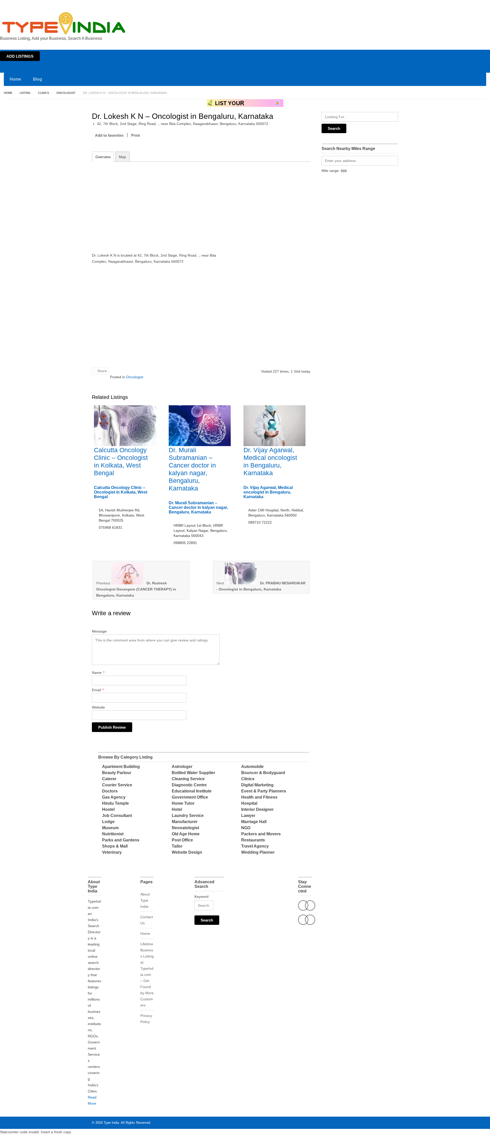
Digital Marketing (257, 785)
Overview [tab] (103, 157)
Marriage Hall (253, 821)
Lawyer (248, 815)
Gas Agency (114, 797)
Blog (37, 79)
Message (99, 631)
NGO (245, 828)
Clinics (43, 92)
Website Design (187, 852)
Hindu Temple (115, 803)
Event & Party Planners (263, 791)
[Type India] (64, 23)
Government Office (190, 797)
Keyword (201, 896)
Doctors (110, 791)
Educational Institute (192, 791)
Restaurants (253, 840)
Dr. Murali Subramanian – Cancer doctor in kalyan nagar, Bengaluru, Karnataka (198, 507)
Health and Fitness (259, 797)
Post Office (182, 840)
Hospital (249, 803)
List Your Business (475, 4)
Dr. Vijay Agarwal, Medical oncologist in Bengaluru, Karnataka (268, 492)
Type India (111, 1123)
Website (98, 707)
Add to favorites (109, 135)
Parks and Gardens (120, 840)
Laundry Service (188, 815)
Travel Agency (255, 846)
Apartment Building (121, 766)
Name (98, 673)
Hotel (177, 809)
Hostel (108, 809)
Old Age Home (186, 834)
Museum (110, 828)
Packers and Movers (261, 834)
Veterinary (112, 852)
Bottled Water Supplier (193, 773)
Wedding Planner (258, 852)
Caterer (109, 779)
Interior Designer (257, 809)
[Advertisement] (158, 203)
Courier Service (117, 785)
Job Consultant (117, 815)
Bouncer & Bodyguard (263, 773)
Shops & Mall (115, 846)
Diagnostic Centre (189, 785)
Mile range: (331, 171)
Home (440, 4)
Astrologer (182, 766)
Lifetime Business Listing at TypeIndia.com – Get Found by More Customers (147, 974)
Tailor (177, 846)
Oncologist (66, 92)
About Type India (145, 900)
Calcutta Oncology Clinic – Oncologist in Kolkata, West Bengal (120, 492)
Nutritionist (113, 834)
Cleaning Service (188, 779)
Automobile (252, 766)
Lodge (108, 821)
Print (135, 135)
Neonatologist (185, 828)
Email (98, 690)
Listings (453, 4)
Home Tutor (183, 803)
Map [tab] (122, 157)
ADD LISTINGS (19, 56)
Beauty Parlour (116, 773)
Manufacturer (185, 821)
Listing (25, 92)
